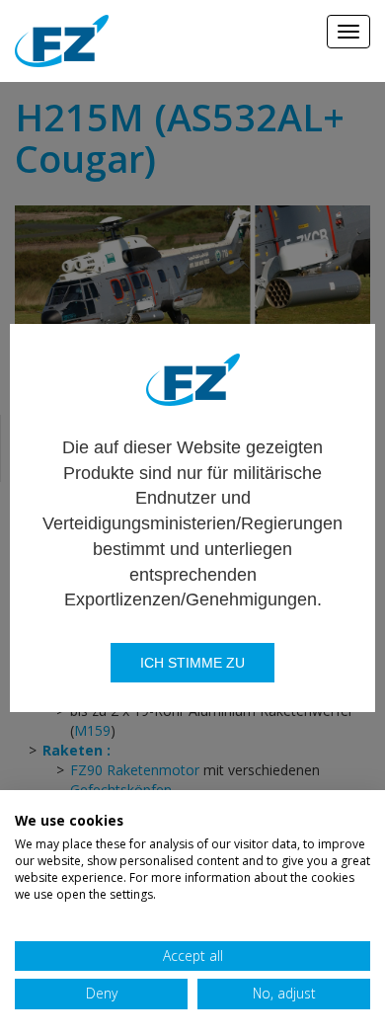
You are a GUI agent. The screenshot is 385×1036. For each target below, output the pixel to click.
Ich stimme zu (192, 663)
